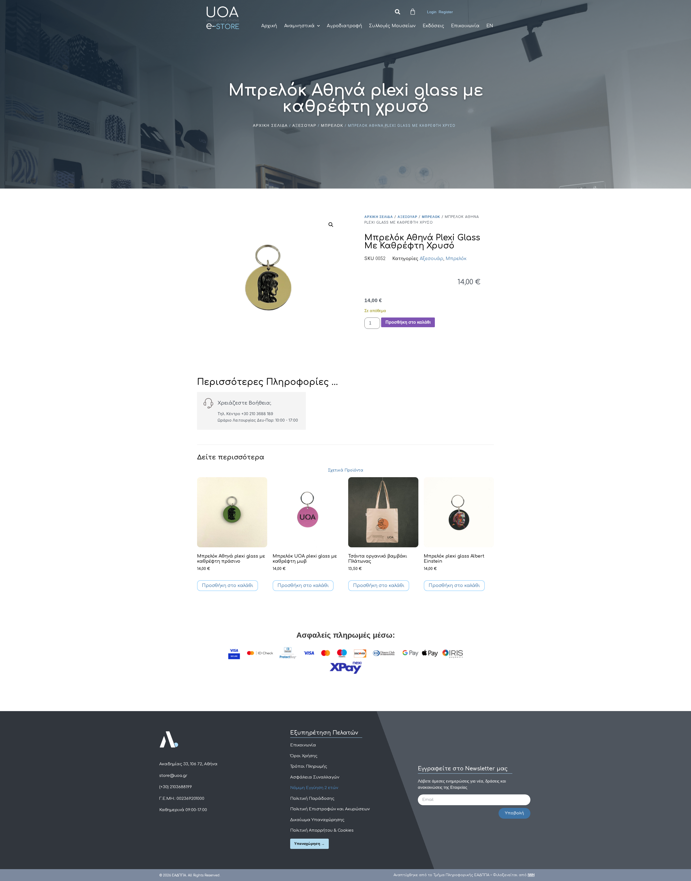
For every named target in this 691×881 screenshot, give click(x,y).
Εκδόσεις (433, 25)
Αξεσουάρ (304, 125)
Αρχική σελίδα (270, 125)
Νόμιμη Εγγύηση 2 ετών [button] (314, 788)
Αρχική (269, 25)
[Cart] (412, 11)
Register (446, 12)
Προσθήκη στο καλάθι (408, 322)
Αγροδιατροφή (344, 25)
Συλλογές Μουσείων (392, 25)
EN (489, 25)
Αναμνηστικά (299, 25)
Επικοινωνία (465, 25)
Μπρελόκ (332, 125)
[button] (397, 12)
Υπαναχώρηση (307, 844)
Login (431, 12)
